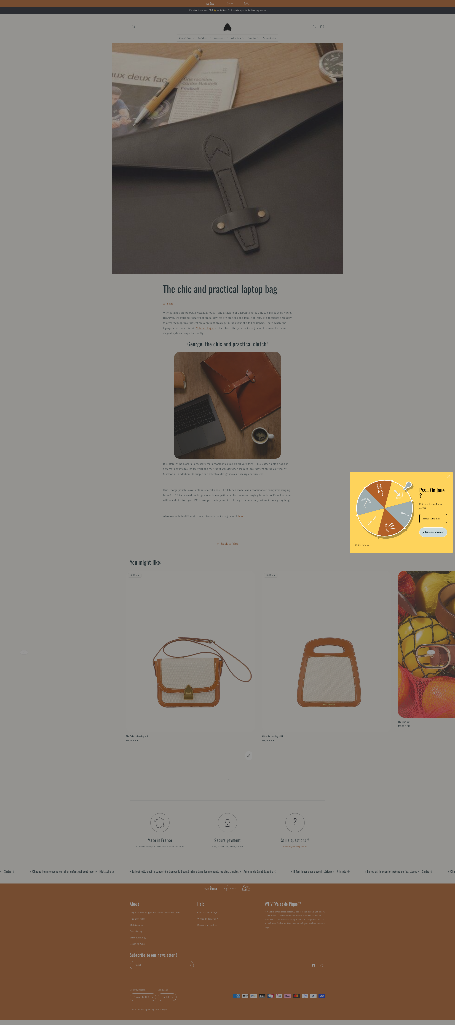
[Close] (448, 476)
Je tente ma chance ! (433, 532)
